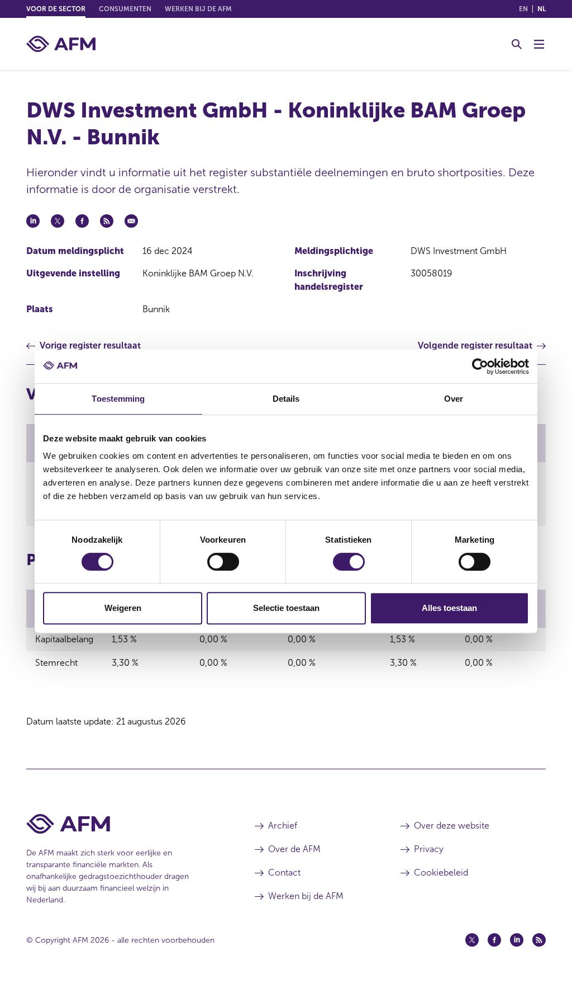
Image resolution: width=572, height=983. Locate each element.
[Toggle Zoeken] (516, 44)
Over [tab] (453, 398)
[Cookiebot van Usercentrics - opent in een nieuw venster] (480, 366)
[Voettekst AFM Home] (123, 824)
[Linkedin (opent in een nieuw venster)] (516, 940)
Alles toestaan (449, 608)
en (523, 9)
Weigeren (122, 608)
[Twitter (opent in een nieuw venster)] (472, 940)
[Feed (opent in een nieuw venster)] (539, 940)
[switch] (223, 562)
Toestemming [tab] (118, 398)
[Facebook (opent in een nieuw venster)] (494, 940)
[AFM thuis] (61, 44)
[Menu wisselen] (539, 44)
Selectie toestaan (286, 608)
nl (541, 9)
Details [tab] (286, 398)
